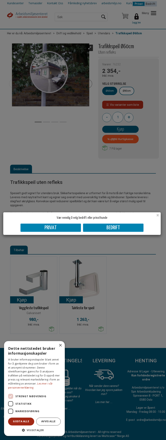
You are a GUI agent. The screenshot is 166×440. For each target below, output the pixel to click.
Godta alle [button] (21, 421)
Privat (51, 227)
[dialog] (34, 388)
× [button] (60, 345)
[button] (34, 430)
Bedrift (113, 227)
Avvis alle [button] (48, 421)
